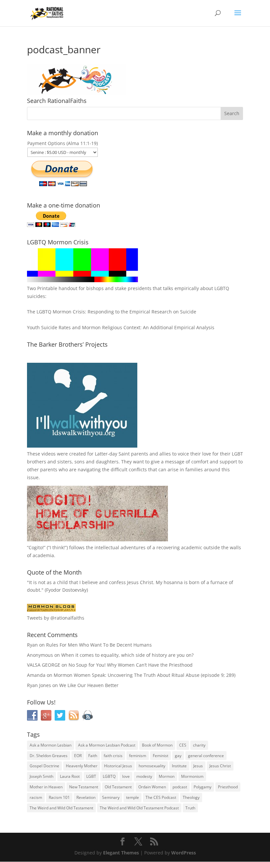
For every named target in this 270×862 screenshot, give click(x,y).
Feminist (160, 755)
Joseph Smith (41, 776)
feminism (137, 755)
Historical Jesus (118, 766)
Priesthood (228, 787)
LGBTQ (109, 776)
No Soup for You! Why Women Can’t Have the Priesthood (130, 665)
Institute (179, 766)
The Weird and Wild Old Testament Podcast (139, 808)
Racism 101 (59, 797)
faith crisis (113, 755)
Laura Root (70, 776)
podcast (180, 787)
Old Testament (118, 787)
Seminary (111, 797)
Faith (92, 755)
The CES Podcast (161, 797)
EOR (78, 755)
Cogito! (36, 547)
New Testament (83, 787)
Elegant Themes (121, 853)
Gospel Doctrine (44, 766)
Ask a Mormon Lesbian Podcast (106, 745)
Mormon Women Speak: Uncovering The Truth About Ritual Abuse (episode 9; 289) (144, 675)
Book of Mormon (157, 745)
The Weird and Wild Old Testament (61, 808)
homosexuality (152, 766)
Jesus (198, 766)
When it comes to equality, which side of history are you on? (127, 655)
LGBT (237, 454)
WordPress (183, 853)
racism (36, 797)
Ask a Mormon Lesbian (50, 745)
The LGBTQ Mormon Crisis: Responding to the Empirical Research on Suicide (111, 311)
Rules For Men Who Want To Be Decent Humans (99, 645)
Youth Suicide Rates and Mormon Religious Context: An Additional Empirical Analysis (120, 327)
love (126, 776)
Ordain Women (152, 787)
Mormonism (192, 776)
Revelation (85, 797)
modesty (144, 776)
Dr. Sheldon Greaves (49, 755)
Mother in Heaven (46, 787)
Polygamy (202, 787)
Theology (191, 797)
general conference (206, 755)
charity (199, 745)
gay (178, 755)
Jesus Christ (220, 766)
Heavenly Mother (81, 766)
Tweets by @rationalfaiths (55, 618)
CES (182, 745)
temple (132, 797)
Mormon (167, 776)
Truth (190, 808)
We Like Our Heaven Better (89, 685)
